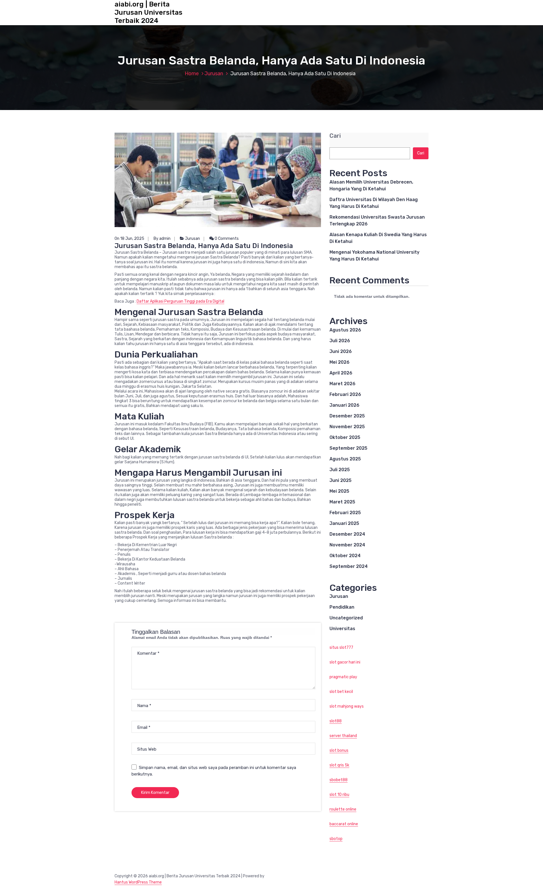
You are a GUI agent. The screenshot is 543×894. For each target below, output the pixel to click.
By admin (162, 238)
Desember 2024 (347, 534)
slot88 (335, 721)
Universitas (342, 628)
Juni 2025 (340, 480)
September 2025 (348, 448)
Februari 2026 (345, 394)
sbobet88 (338, 779)
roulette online (342, 809)
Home (192, 73)
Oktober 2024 (345, 555)
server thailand (343, 735)
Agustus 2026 (345, 330)
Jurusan (213, 73)
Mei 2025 (339, 491)
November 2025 (347, 426)
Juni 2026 (340, 351)
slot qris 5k (339, 765)
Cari (335, 136)
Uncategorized (346, 618)
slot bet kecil (341, 691)
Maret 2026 (342, 383)
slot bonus (338, 750)
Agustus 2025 (345, 459)
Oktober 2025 (344, 437)
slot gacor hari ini (344, 662)
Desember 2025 (347, 416)
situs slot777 (341, 647)
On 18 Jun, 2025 (129, 238)
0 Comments (226, 238)
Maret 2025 (342, 502)
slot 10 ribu (339, 794)
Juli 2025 (339, 469)
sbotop (335, 838)
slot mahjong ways (346, 706)
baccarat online (343, 824)
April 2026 (340, 373)
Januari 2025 (344, 523)
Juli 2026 (339, 340)
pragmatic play (343, 677)
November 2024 (347, 545)
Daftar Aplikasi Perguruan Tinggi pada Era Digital (180, 301)
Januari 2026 (344, 405)
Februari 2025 (345, 512)
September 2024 (348, 566)
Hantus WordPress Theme (138, 882)
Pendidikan (341, 607)
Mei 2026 (339, 362)
